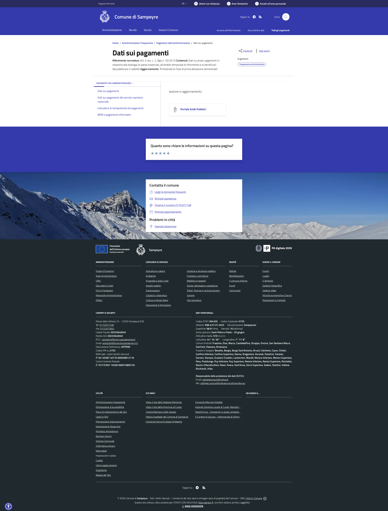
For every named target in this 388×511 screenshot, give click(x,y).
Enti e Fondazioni (104, 290)
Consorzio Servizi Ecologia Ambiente (164, 421)
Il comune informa (238, 281)
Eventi (266, 271)
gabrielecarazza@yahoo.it (215, 379)
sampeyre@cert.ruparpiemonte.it (118, 339)
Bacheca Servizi (104, 436)
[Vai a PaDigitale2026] (273, 248)
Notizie (232, 271)
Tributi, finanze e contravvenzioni (203, 290)
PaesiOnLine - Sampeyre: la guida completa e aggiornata (223, 412)
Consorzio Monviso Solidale (208, 402)
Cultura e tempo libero (157, 300)
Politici (99, 300)
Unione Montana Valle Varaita (161, 412)
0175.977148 (107, 325)
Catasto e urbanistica (156, 295)
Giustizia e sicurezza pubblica (201, 271)
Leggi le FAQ (102, 417)
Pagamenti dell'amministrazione (173, 43)
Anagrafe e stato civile (157, 281)
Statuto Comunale (105, 441)
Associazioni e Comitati (274, 300)
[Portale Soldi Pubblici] (175, 109)
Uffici (98, 281)
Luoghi (266, 276)
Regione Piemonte (107, 3)
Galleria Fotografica (272, 285)
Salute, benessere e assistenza (202, 285)
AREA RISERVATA (194, 506)
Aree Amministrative (106, 276)
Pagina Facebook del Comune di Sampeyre (167, 417)
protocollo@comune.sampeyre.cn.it (120, 343)
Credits (99, 460)
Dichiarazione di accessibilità (110, 407)
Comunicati (234, 290)
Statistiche (101, 470)
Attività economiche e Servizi (277, 295)
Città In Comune (254, 498)
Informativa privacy (105, 446)
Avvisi (232, 285)
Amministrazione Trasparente (137, 43)
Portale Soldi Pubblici (193, 109)
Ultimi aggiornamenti (106, 465)
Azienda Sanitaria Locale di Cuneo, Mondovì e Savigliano (223, 407)
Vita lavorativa (194, 300)
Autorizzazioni (153, 290)
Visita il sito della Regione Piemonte (164, 402)
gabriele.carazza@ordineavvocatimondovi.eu (223, 383)
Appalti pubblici (153, 285)
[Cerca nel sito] (285, 16)
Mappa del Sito (103, 475)
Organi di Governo (105, 271)
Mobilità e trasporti (196, 281)
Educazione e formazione (158, 305)
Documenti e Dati (104, 285)
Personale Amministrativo (109, 295)
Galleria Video (269, 290)
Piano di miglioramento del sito (111, 412)
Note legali (101, 451)
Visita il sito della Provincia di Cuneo (164, 407)
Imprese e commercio (197, 276)
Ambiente (151, 276)
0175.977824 (107, 328)
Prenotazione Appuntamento (110, 421)
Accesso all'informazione (229, 30)
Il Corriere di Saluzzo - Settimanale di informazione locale (224, 417)
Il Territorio (268, 281)
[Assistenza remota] (265, 498)
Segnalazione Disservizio (108, 426)
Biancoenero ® (206, 502)
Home (115, 43)
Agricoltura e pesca (155, 271)
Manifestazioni (236, 276)
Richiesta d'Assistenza (107, 431)
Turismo (190, 295)
